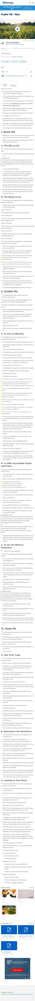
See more (31, 887)
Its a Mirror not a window (26, 936)
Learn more (28, 8)
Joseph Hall (5, 954)
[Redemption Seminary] (17, 968)
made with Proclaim (27, 40)
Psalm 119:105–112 (6, 53)
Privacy (16, 994)
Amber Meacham (23, 938)
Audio (6, 71)
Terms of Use (23, 994)
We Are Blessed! (6, 952)
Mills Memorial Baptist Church (14, 44)
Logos (12, 992)
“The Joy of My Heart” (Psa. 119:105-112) (13, 936)
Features (4, 994)
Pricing (10, 994)
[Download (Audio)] (31, 71)
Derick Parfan (5, 938)
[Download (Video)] (31, 75)
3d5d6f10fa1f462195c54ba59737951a (16, 75)
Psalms (3, 48)
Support (30, 994)
